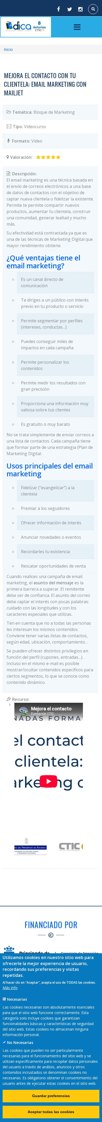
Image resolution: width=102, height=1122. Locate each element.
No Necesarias (20, 1042)
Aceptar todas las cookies (51, 1112)
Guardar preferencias (51, 1096)
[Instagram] (81, 9)
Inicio (8, 49)
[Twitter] (70, 9)
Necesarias (17, 999)
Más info (10, 987)
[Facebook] (58, 9)
